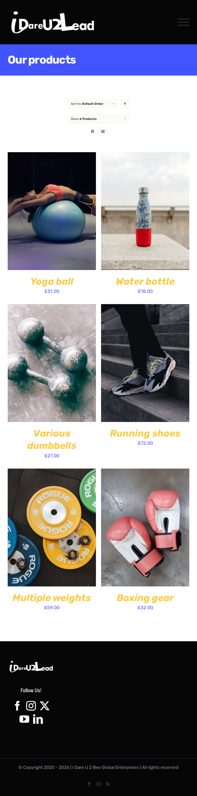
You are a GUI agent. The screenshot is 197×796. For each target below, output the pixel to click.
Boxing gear (145, 597)
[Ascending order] (125, 104)
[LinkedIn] (38, 719)
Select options (38, 211)
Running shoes (145, 433)
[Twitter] (45, 706)
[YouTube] (24, 719)
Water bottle (145, 281)
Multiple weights (52, 597)
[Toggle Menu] (183, 22)
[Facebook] (17, 706)
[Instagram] (31, 706)
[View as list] (103, 132)
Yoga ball (51, 281)
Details (75, 211)
